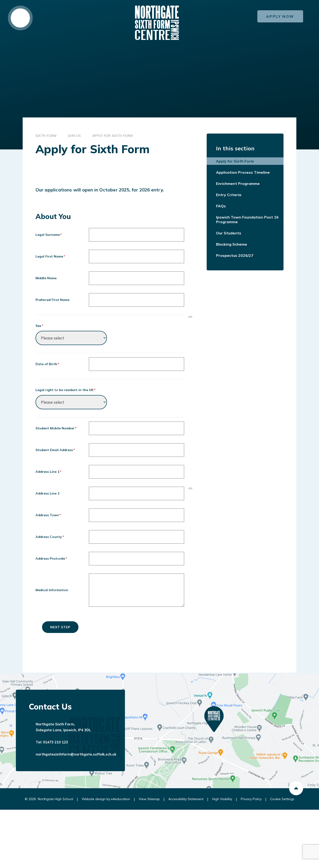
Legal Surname (48, 235)
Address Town (48, 515)
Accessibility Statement (185, 799)
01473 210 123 (55, 742)
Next (55, 627)
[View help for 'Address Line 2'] (190, 488)
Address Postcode (51, 558)
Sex (39, 326)
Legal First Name (50, 256)
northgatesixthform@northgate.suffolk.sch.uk (76, 754)
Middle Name (46, 278)
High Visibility (222, 799)
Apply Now (280, 16)
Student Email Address (55, 450)
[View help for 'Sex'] (190, 317)
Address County (49, 537)
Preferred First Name (52, 300)
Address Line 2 (47, 493)
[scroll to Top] (296, 788)
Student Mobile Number (56, 428)
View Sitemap (149, 799)
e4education (120, 799)
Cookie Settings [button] (282, 799)
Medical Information (51, 590)
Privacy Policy (251, 799)
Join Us (74, 136)
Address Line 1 (48, 472)
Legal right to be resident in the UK (65, 390)
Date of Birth (47, 364)
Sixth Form (46, 136)
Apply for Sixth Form (112, 136)
